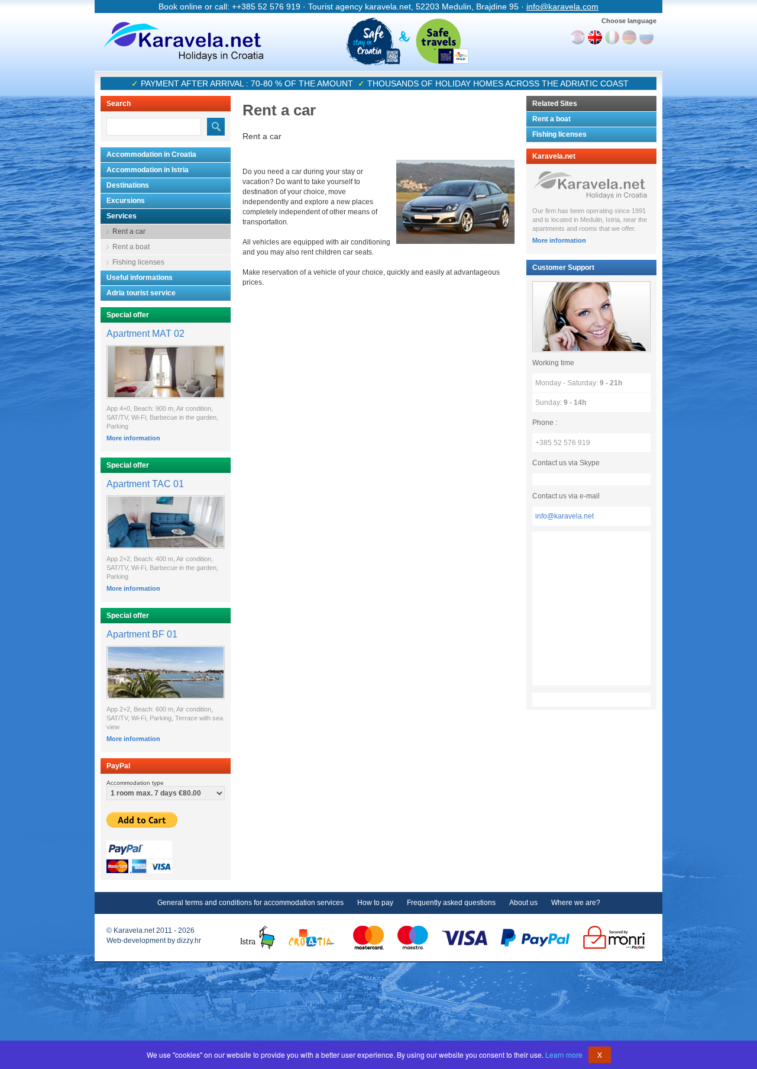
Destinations (127, 185)
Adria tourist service (141, 293)
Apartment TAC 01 (145, 484)
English (595, 37)
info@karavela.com (562, 6)
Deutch (629, 37)
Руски (646, 37)
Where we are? (575, 903)
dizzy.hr (189, 940)
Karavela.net (183, 41)
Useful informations (139, 277)
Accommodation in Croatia (151, 154)
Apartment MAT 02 (145, 334)
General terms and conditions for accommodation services (250, 903)
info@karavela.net (564, 516)
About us (523, 903)
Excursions (125, 201)
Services (121, 216)
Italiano (612, 37)
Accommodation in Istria (147, 170)
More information (133, 438)
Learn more (564, 1054)
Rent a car (128, 231)
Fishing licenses (138, 262)
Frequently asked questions (451, 903)
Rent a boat (131, 247)
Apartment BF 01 (141, 634)
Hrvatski (578, 37)
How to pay (375, 903)
